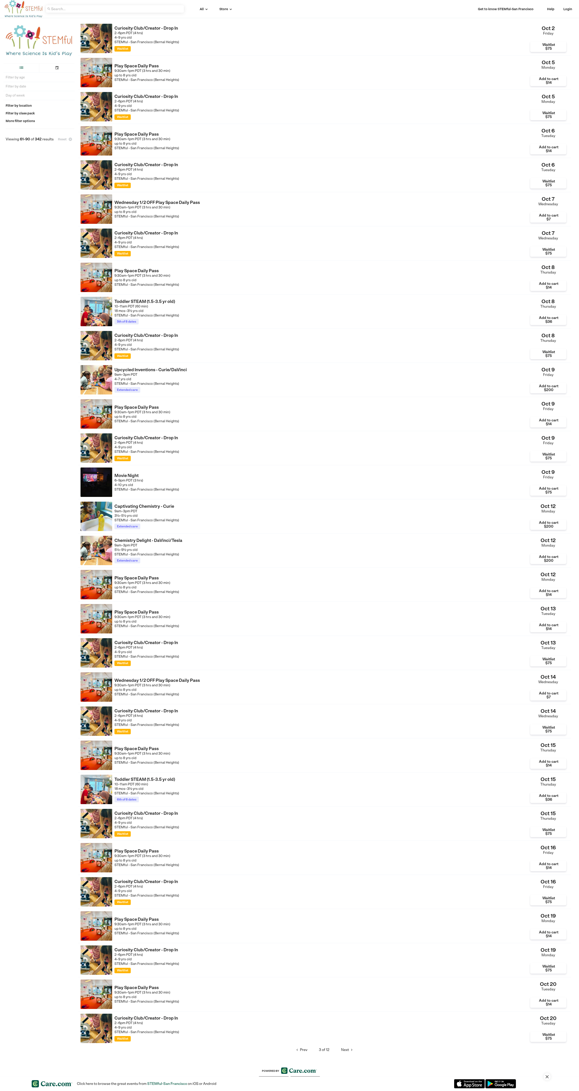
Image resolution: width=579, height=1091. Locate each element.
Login (567, 9)
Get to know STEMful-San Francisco (506, 9)
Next (347, 1050)
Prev (301, 1050)
